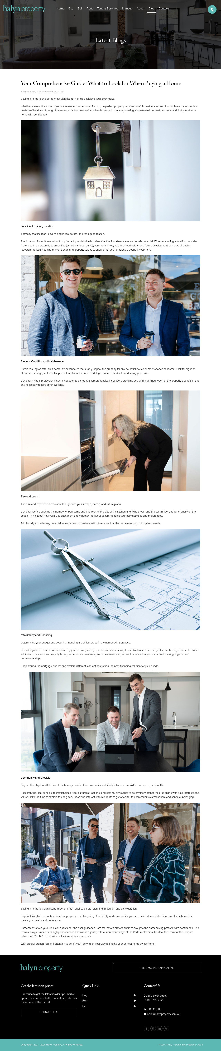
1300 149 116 (154, 1009)
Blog (152, 8)
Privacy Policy (165, 1045)
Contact (164, 8)
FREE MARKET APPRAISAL (157, 968)
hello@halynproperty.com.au (163, 1014)
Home (60, 8)
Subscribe (47, 1012)
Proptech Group (194, 1045)
